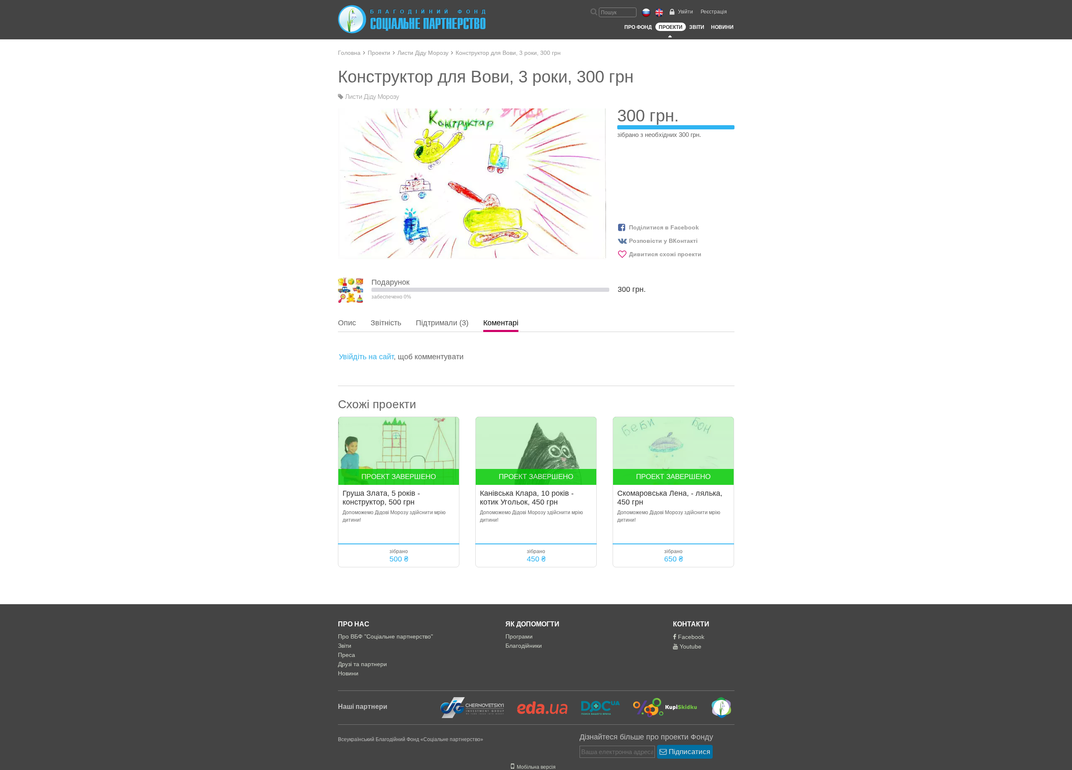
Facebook (690, 637)
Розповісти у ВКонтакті (663, 240)
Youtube (689, 646)
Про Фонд (638, 27)
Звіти (696, 27)
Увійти (685, 12)
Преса (346, 655)
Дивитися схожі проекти (665, 254)
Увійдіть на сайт (366, 357)
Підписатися (688, 752)
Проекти (671, 27)
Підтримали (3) (442, 323)
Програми (519, 636)
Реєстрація (714, 12)
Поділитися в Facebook (664, 227)
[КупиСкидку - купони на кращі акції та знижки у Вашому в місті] (660, 707)
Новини (722, 27)
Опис (347, 323)
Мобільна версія (535, 767)
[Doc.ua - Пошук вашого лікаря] (595, 707)
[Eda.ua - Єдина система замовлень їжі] (537, 707)
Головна (349, 52)
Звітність (386, 323)
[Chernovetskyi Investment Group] (471, 707)
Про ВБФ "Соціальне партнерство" (385, 636)
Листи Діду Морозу (422, 52)
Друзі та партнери (362, 664)
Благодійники (523, 645)
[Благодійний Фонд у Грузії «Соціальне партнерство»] (715, 707)
